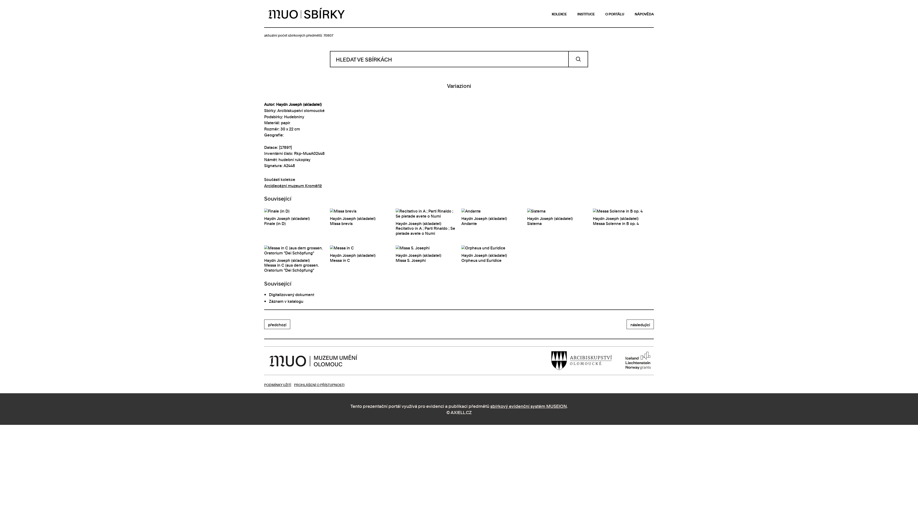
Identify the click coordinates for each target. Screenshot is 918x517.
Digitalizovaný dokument (291, 294)
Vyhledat (578, 59)
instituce (586, 13)
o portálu (614, 13)
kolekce (559, 13)
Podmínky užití (277, 384)
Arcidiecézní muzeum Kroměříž (293, 185)
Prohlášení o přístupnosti (319, 384)
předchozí (277, 324)
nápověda (644, 13)
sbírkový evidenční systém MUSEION (528, 406)
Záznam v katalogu (286, 301)
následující (640, 324)
